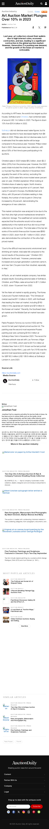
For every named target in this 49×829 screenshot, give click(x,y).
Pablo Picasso (8, 741)
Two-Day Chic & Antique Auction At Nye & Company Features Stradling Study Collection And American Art (25, 476)
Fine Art (19, 741)
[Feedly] (38, 812)
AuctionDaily (13, 380)
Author (4, 24)
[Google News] (8, 812)
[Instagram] (23, 812)
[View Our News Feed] (44, 12)
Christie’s (24, 117)
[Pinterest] (33, 812)
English (31, 12)
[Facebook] (13, 812)
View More (24, 626)
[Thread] (28, 812)
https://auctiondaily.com (11, 373)
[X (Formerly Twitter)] (18, 812)
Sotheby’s (6, 131)
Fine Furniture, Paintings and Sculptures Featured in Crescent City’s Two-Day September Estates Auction (26, 553)
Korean (37, 12)
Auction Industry (9, 12)
